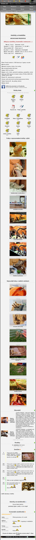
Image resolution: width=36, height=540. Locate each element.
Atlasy (22, 9)
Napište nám (21, 536)
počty (19, 506)
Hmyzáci (7, 126)
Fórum (31, 6)
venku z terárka (7, 133)
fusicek (3, 529)
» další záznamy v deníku (7, 493)
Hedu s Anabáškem (18, 118)
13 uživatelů (25, 50)
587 (8, 48)
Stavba (18, 126)
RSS (13, 536)
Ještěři (22, 44)
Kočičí (10, 1)
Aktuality (13, 9)
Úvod (4, 6)
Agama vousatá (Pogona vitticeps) (12, 420)
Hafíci (4, 1)
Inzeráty (22, 6)
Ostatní (31, 9)
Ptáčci (16, 1)
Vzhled (25, 536)
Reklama (16, 536)
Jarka (3, 517)
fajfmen (4, 520)
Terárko (29, 126)
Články (4, 9)
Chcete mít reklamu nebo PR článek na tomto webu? (16, 533)
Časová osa (13, 109)
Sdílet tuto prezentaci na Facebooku (15, 86)
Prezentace (13, 6)
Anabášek (7, 118)
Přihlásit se (32, 3)
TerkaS (9, 11)
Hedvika (29, 118)
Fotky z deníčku (21, 109)
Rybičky (21, 1)
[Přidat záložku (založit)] (1, 537)
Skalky (27, 1)
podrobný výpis (12, 506)
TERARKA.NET (4, 3)
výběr (18, 133)
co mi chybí (25, 506)
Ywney (3, 526)
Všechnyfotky (13, 100)
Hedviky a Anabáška (17, 11)
